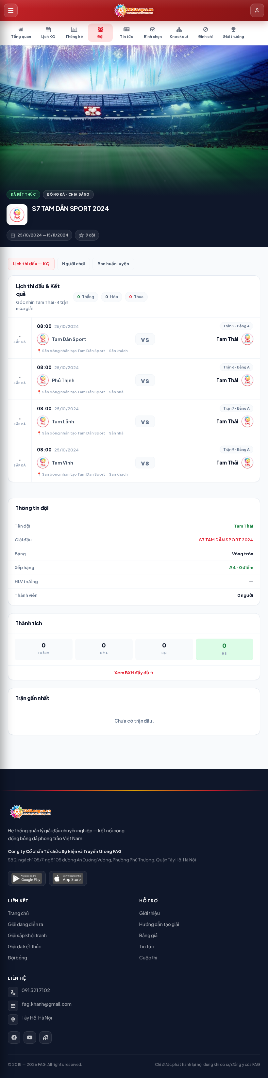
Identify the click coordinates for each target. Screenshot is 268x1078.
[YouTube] (30, 1037)
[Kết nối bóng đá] (45, 1037)
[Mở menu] (11, 10)
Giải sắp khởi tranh (27, 935)
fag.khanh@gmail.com (47, 1004)
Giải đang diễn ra (25, 924)
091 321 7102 (36, 990)
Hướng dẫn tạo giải (159, 924)
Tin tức (146, 946)
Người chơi (73, 263)
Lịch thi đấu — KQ (31, 263)
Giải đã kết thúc (24, 946)
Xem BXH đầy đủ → (134, 672)
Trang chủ (18, 913)
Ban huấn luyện (113, 263)
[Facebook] (14, 1037)
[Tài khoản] (257, 10)
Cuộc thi (148, 957)
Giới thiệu (149, 913)
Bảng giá (148, 935)
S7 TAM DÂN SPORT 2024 (226, 539)
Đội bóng (17, 957)
